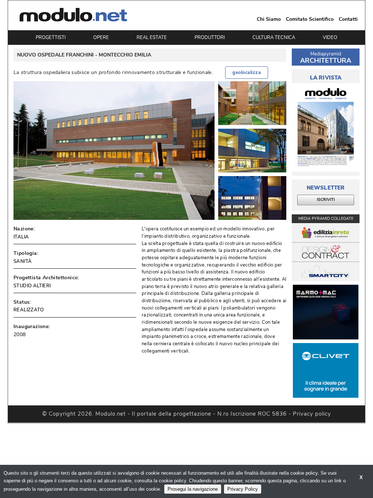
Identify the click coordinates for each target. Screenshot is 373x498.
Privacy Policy (242, 489)
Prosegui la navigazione (193, 489)
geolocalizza (246, 72)
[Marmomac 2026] (326, 312)
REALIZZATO (28, 310)
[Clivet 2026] (326, 370)
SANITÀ (22, 261)
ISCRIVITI (326, 199)
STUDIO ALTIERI (32, 286)
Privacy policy (312, 413)
